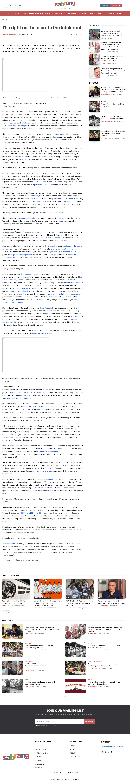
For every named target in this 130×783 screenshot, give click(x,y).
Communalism (105, 63)
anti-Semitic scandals (74, 282)
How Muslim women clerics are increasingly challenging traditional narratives (112, 58)
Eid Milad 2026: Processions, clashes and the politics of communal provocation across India (40, 666)
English (63, 8)
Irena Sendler (61, 488)
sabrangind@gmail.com (114, 746)
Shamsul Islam (39, 608)
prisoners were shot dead (44, 184)
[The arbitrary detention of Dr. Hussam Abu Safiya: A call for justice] (112, 589)
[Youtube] (20, 5)
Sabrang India (7, 606)
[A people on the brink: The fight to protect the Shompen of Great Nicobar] (94, 135)
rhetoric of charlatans (45, 471)
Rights (90, 680)
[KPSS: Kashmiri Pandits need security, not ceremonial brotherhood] (75, 686)
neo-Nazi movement (30, 288)
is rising (70, 249)
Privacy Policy (53, 725)
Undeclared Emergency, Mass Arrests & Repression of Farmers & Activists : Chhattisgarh (113, 71)
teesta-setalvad (106, 121)
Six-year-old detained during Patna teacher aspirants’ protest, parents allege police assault (105, 629)
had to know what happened (36, 406)
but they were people (18, 126)
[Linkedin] (76, 34)
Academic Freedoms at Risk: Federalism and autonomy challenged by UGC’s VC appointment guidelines (111, 46)
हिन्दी (70, 8)
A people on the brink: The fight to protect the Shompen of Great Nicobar (113, 133)
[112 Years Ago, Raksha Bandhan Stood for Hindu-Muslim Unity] (94, 120)
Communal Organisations (42, 597)
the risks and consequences (13, 437)
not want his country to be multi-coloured (61, 294)
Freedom (103, 75)
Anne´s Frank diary (57, 134)
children (60, 221)
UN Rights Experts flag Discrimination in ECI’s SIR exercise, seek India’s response (79, 603)
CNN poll (75, 308)
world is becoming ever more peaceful (46, 238)
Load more (63, 697)
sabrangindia (105, 94)
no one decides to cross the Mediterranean (25, 392)
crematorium (33, 196)
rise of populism (51, 246)
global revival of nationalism (61, 252)
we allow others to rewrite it (47, 451)
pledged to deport (32, 274)
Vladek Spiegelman (45, 479)
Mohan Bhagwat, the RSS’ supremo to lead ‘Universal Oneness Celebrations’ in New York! (47, 603)
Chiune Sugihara (45, 488)
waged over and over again (42, 333)
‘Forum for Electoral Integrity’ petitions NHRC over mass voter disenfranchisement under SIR (112, 33)
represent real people (26, 218)
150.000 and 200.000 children (32, 513)
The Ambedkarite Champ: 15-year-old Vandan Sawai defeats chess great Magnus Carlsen (113, 89)
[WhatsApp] (15, 5)
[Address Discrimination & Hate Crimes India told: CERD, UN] (16, 589)
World (4, 20)
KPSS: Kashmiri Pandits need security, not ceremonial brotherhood (104, 683)
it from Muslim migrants (25, 297)
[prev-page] (4, 612)
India (102, 38)
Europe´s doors (46, 308)
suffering (27, 398)
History (92, 125)
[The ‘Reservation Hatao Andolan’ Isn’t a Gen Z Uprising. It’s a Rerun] (94, 106)
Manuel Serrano (9, 35)
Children (91, 625)
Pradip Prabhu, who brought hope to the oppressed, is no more (40, 683)
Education (104, 52)
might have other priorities (21, 254)
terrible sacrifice (39, 201)
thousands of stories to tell (67, 199)
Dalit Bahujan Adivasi (94, 139)
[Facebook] (6, 5)
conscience (64, 311)
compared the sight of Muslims (18, 291)
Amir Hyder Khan (106, 109)
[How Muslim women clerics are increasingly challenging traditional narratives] (94, 59)
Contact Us (116, 5)
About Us (105, 5)
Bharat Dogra (29, 686)
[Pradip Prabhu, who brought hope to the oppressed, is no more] (12, 686)
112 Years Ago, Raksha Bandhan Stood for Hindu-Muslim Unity (112, 117)
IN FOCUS (93, 82)
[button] (124, 5)
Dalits (91, 96)
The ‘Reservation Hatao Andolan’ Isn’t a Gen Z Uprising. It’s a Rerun (112, 104)
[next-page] (8, 612)
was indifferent (12, 398)
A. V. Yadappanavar (107, 138)
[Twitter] (11, 5)
